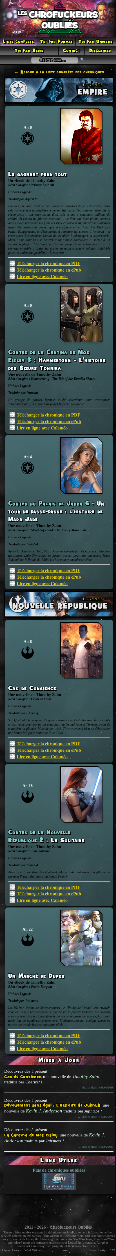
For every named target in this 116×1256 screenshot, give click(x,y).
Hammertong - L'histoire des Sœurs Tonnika (56, 364)
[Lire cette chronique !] (81, 162)
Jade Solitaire (40, 851)
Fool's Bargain (41, 987)
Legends (26, 192)
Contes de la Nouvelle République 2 (39, 837)
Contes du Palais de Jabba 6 (50, 504)
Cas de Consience (22, 1077)
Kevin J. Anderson (44, 1111)
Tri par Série (29, 51)
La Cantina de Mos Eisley (30, 1135)
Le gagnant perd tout (37, 175)
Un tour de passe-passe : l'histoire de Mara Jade (56, 512)
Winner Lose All (42, 185)
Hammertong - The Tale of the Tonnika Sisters (63, 379)
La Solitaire (67, 841)
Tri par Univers (96, 42)
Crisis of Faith (41, 699)
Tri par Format (56, 42)
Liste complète (18, 42)
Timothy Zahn (85, 1076)
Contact (71, 51)
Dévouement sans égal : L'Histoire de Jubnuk (52, 1105)
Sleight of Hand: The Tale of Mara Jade (58, 530)
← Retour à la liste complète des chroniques (59, 72)
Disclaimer (100, 51)
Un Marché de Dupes (36, 976)
